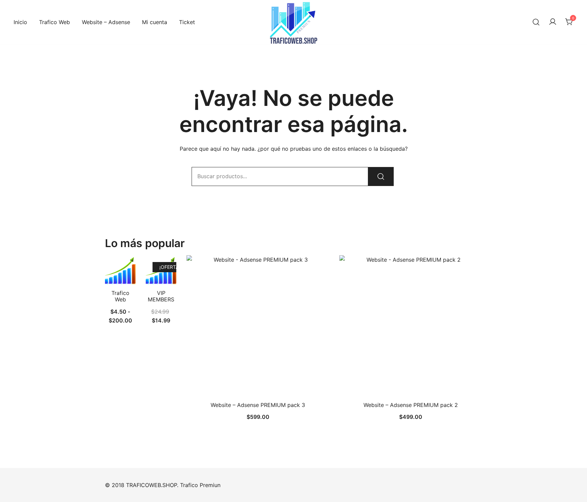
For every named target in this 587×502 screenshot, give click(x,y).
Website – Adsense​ (106, 22)
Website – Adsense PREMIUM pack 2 (410, 405)
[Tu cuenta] (553, 22)
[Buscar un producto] (536, 22)
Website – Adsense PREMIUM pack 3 (258, 405)
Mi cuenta (154, 22)
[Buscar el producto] (381, 176)
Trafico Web (54, 22)
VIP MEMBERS (161, 296)
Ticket (187, 22)
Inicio (20, 22)
